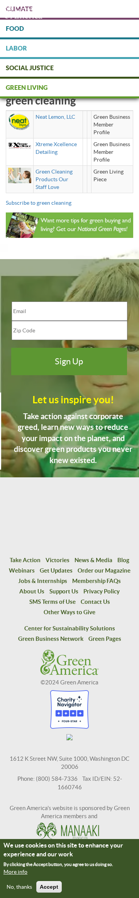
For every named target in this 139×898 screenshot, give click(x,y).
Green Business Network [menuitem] (50, 638)
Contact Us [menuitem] (95, 601)
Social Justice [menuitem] (30, 67)
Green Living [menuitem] (26, 87)
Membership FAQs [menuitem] (96, 581)
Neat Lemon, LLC (55, 117)
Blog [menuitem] (123, 560)
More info (15, 872)
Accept (49, 887)
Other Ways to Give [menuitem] (69, 612)
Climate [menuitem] (19, 8)
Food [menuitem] (15, 28)
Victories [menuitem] (58, 560)
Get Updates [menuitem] (56, 570)
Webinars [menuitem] (22, 570)
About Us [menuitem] (31, 591)
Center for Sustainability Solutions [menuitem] (69, 628)
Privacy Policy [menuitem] (101, 591)
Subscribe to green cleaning (38, 203)
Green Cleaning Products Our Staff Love (54, 179)
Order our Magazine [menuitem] (104, 570)
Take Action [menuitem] (25, 560)
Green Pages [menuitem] (104, 638)
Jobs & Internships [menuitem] (42, 581)
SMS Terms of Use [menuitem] (52, 601)
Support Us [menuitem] (63, 591)
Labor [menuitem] (16, 48)
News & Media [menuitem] (93, 560)
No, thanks (19, 887)
